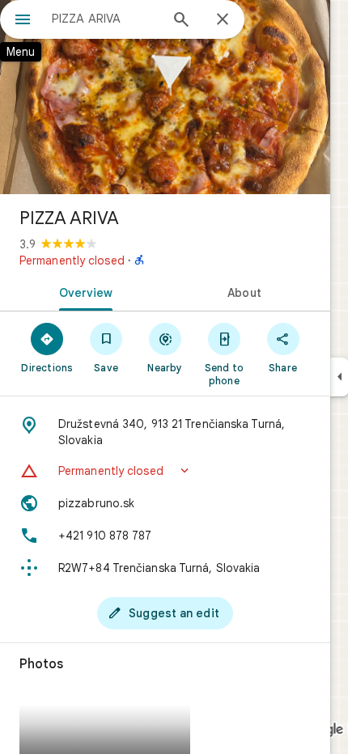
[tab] (82, 291)
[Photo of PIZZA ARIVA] (165, 97)
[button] (165, 471)
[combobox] (105, 18)
